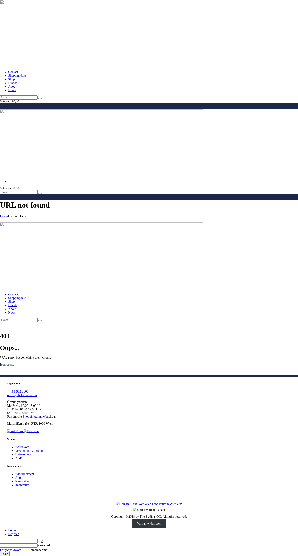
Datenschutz (23, 454)
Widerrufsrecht (24, 474)
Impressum (22, 485)
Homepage (7, 364)
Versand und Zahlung (29, 450)
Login (12, 530)
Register (13, 534)
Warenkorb (22, 447)
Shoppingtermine (34, 416)
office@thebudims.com (22, 395)
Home (4, 216)
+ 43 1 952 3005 (17, 391)
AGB (18, 458)
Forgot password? (11, 550)
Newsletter (22, 481)
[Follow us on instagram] (15, 431)
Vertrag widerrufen (149, 523)
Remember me (37, 550)
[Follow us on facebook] (31, 431)
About (19, 477)
